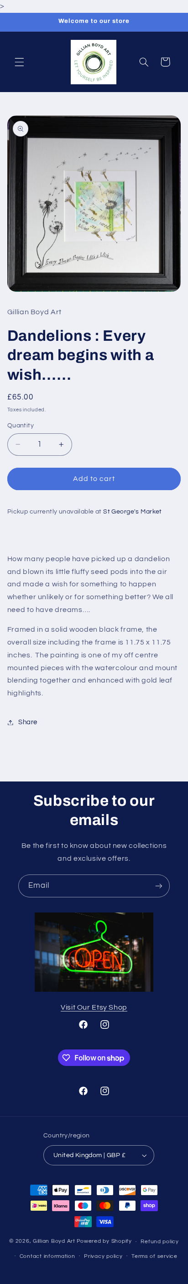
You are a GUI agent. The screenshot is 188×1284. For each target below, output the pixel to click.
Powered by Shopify (104, 1241)
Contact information (47, 1256)
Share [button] (27, 722)
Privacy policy (103, 1256)
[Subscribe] (158, 885)
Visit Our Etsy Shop (94, 1007)
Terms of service (154, 1256)
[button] (19, 61)
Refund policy (160, 1241)
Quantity (20, 425)
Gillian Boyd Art (54, 1241)
